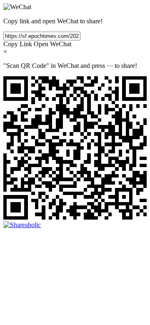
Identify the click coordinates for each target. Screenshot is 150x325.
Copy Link (17, 44)
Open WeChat (52, 44)
